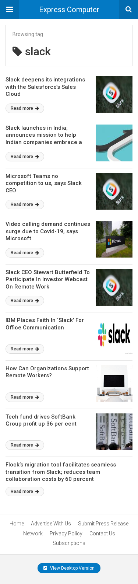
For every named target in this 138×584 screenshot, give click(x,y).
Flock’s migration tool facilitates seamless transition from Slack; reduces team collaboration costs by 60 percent (61, 471)
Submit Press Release (103, 524)
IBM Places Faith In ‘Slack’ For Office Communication (45, 324)
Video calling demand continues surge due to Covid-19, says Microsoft (48, 231)
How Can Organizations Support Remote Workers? (47, 372)
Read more (22, 108)
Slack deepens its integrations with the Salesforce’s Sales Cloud (45, 86)
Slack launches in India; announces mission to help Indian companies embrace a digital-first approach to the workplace (44, 142)
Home (17, 524)
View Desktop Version (72, 568)
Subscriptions (69, 543)
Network (33, 533)
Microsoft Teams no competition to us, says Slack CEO (44, 183)
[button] (9, 9)
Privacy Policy (66, 533)
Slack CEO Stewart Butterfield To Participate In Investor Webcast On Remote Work (48, 279)
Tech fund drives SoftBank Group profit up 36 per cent (41, 420)
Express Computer (69, 9)
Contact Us (102, 533)
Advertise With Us (51, 524)
